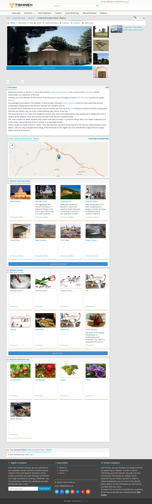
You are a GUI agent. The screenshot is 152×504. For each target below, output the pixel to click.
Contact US (63, 470)
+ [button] (12, 145)
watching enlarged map (98, 139)
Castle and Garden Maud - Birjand (39, 450)
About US (63, 468)
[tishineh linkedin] (78, 492)
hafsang (13, 329)
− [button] (12, 148)
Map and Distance (90, 13)
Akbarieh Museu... (92, 201)
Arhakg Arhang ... (66, 291)
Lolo (87, 291)
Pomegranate (40, 380)
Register (111, 1)
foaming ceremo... (16, 291)
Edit (107, 87)
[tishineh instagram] (73, 492)
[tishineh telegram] (57, 492)
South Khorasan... (41, 291)
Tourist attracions (44, 13)
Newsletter (119, 1)
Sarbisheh (89, 92)
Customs (58, 13)
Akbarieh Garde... (41, 201)
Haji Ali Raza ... (15, 240)
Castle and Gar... (66, 201)
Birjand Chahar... (91, 240)
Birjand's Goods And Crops (19, 360)
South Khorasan (18, 18)
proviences (28, 13)
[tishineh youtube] (83, 492)
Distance (103, 13)
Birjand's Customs (16, 270)
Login (104, 1)
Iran (8, 18)
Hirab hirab (39, 329)
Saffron (88, 380)
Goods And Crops (72, 13)
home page (16, 13)
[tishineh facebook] (62, 492)
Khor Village (64, 240)
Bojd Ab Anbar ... (41, 240)
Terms (61, 473)
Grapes (63, 380)
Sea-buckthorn (15, 380)
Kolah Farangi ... (15, 201)
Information (14, 217)
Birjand (31, 18)
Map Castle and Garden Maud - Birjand (24, 139)
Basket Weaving (16, 419)
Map (21, 217)
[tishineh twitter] (67, 492)
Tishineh (84, 501)
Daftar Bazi (64, 329)
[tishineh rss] (88, 492)
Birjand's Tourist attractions (20, 181)
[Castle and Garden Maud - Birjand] (49, 46)
